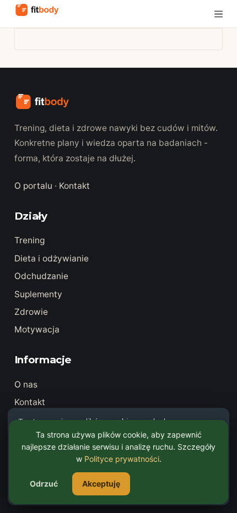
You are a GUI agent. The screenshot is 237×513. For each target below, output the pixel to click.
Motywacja (37, 329)
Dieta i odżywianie (51, 258)
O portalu (33, 186)
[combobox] (108, 39)
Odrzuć (44, 483)
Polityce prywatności (121, 458)
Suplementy (38, 294)
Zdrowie (31, 312)
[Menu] (218, 14)
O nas (25, 384)
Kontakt (74, 186)
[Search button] (211, 39)
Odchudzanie (41, 276)
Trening (29, 240)
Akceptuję (101, 483)
